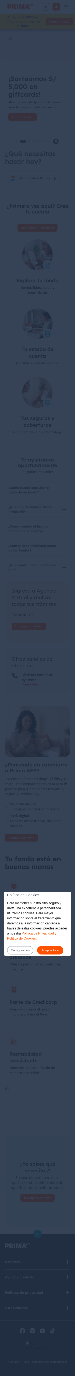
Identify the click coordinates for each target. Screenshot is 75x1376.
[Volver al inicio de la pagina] (37, 1234)
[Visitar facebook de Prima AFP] (22, 1330)
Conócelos (30, 684)
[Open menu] (66, 7)
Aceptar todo (50, 950)
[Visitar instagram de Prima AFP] (32, 1330)
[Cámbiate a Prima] (45, 7)
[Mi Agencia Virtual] (56, 7)
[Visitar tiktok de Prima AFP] (52, 1330)
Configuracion (20, 950)
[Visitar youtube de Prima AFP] (42, 1330)
